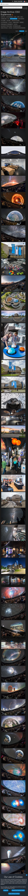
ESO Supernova (13, 18)
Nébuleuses (16, 22)
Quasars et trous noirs (6, 26)
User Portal (20, 1)
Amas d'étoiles (4, 27)
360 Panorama (9, 16)
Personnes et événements (7, 24)
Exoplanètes (21, 18)
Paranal (22, 22)
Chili (22, 16)
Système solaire (16, 26)
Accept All (6, 890)
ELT (8, 18)
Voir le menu (5, 4)
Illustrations (4, 22)
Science (15, 1)
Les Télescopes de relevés (19, 27)
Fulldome (3, 20)
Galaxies (8, 20)
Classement (22, 31)
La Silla (10, 22)
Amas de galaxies (15, 20)
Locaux (15, 24)
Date (26, 31)
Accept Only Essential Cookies (18, 890)
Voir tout (3, 16)
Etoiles (10, 27)
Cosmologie (3, 18)
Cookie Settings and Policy (14, 893)
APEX (18, 16)
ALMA (15, 16)
